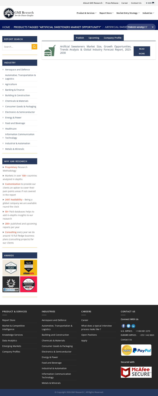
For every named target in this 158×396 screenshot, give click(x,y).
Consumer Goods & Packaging (20, 106)
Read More (142, 51)
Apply (84, 340)
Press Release (112, 3)
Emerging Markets (11, 346)
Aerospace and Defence (17, 69)
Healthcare (11, 128)
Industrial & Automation (17, 143)
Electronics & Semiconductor (20, 112)
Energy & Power (13, 117)
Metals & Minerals (14, 148)
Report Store (106, 13)
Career (124, 3)
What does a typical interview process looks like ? (96, 327)
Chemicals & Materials (16, 100)
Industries (147, 13)
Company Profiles (11, 351)
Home (6, 27)
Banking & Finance (14, 89)
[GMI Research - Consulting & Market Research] (18, 13)
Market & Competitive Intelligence (13, 327)
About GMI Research (92, 3)
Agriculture (11, 84)
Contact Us (136, 3)
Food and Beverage (15, 123)
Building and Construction (55, 334)
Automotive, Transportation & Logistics (20, 77)
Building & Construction (17, 95)
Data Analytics (9, 340)
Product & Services (85, 13)
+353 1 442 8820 (147, 335)
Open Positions (89, 334)
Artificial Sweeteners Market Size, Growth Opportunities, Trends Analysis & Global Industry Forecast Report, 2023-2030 (95, 49)
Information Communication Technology (19, 136)
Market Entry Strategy (126, 13)
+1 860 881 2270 (143, 331)
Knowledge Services (12, 334)
